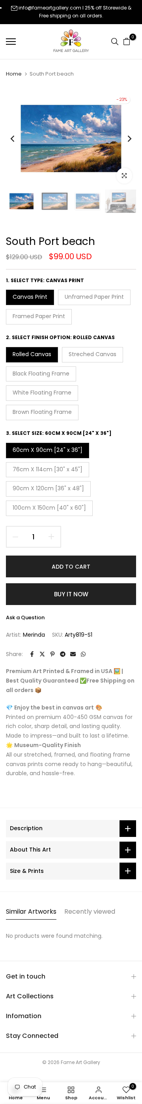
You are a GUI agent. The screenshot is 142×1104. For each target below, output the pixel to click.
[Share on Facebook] (32, 654)
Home (14, 74)
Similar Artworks (31, 911)
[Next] (124, 138)
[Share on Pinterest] (52, 654)
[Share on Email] (73, 654)
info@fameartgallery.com (50, 7)
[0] (126, 41)
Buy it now (71, 594)
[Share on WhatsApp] (83, 654)
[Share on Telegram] (63, 654)
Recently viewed (89, 911)
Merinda (34, 635)
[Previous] (18, 138)
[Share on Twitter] (42, 654)
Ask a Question (25, 617)
